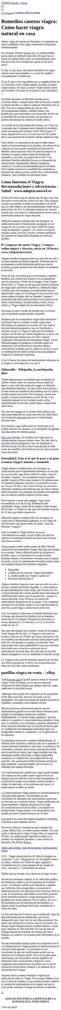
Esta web (6, 437)
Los (22, 197)
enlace (14, 342)
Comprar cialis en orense (27, 12)
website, (33, 500)
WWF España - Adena (15, 3)
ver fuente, (41, 224)
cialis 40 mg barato (31, 847)
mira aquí (21, 417)
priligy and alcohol (10, 847)
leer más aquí (13, 679)
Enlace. (27, 842)
